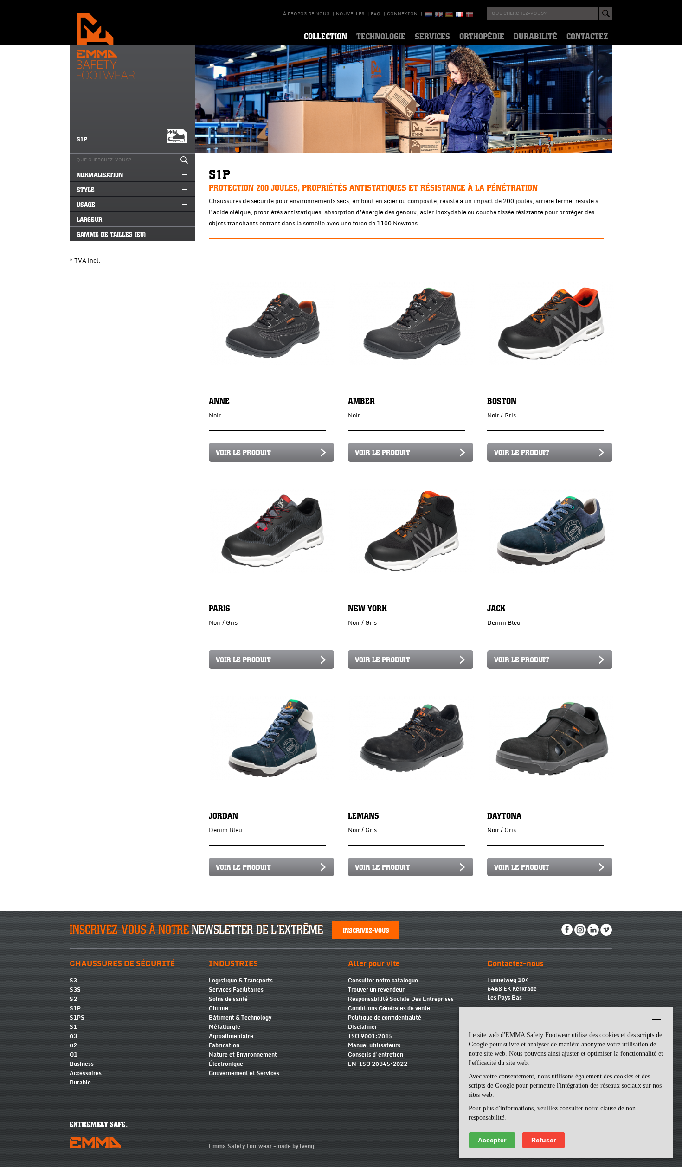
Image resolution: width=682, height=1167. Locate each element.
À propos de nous (306, 14)
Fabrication (224, 1045)
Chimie (218, 1008)
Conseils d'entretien (375, 1055)
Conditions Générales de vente (389, 1008)
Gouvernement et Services (244, 1073)
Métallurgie (224, 1027)
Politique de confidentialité (384, 1017)
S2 (73, 999)
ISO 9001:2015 (370, 1036)
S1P (75, 1008)
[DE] (449, 14)
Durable (80, 1082)
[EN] (439, 14)
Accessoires (86, 1073)
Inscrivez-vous (366, 930)
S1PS (77, 1017)
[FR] (459, 14)
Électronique (226, 1064)
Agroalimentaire (231, 1036)
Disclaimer (362, 1027)
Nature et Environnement (243, 1055)
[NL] (428, 14)
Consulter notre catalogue (383, 980)
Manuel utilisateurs (374, 1045)
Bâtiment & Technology (240, 1017)
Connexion (402, 14)
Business (82, 1064)
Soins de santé (228, 999)
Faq (375, 14)
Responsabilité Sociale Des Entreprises (401, 999)
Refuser (543, 1140)
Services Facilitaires (236, 990)
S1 (73, 1027)
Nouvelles (350, 14)
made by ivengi (296, 1146)
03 (73, 1036)
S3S (75, 990)
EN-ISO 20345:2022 (377, 1064)
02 (73, 1045)
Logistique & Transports (241, 980)
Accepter (492, 1140)
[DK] (469, 14)
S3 (73, 980)
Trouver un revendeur (376, 990)
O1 (73, 1055)
